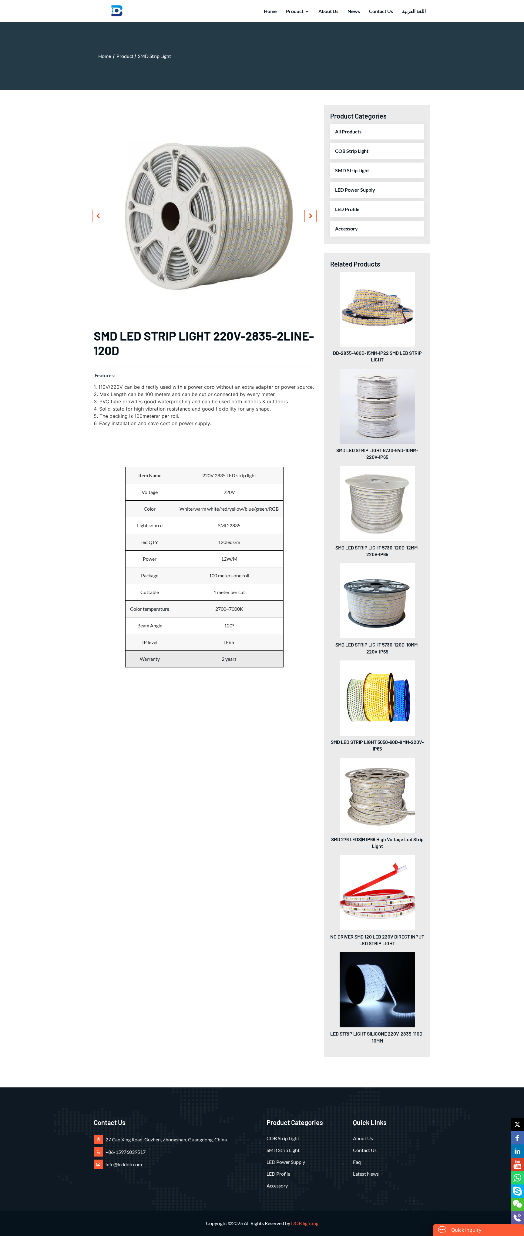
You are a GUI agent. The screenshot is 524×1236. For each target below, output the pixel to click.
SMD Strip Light (154, 56)
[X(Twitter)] (517, 1124)
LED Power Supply (355, 190)
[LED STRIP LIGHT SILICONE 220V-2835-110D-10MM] (377, 989)
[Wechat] (517, 1204)
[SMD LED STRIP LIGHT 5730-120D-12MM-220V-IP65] (377, 503)
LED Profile (347, 209)
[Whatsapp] (517, 1177)
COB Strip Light (351, 151)
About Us (328, 11)
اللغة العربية (414, 11)
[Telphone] (517, 1217)
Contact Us (381, 11)
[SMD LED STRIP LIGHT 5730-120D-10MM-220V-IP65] (377, 600)
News (354, 11)
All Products (348, 131)
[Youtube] (517, 1164)
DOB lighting (304, 1223)
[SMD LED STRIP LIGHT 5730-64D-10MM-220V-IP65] (377, 405)
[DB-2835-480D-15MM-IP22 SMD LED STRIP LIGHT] (377, 308)
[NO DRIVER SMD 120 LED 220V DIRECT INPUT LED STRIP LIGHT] (377, 892)
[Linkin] (517, 1151)
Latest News (366, 1174)
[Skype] (517, 1191)
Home (270, 11)
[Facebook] (517, 1137)
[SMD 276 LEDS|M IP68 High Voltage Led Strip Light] (377, 795)
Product (295, 11)
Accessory (346, 228)
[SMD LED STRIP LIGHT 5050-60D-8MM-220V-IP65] (377, 697)
